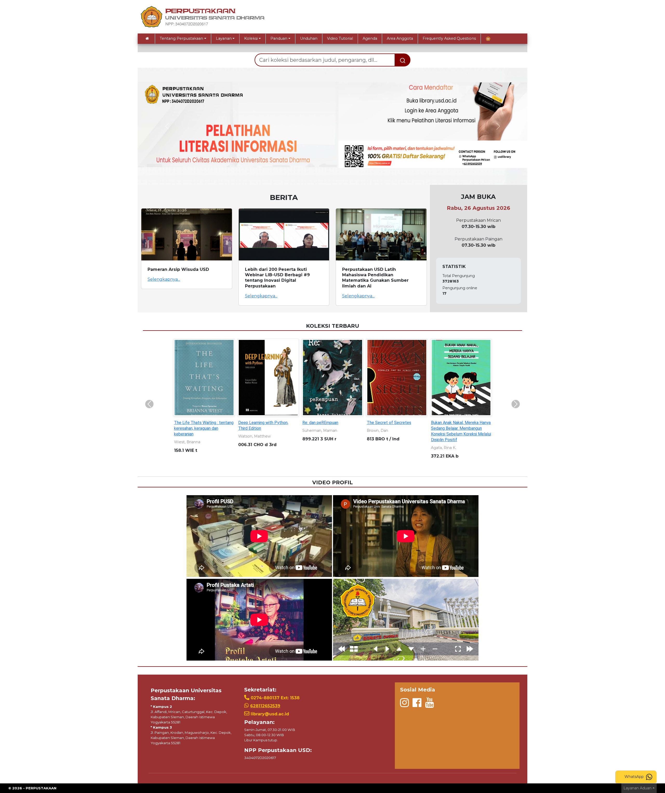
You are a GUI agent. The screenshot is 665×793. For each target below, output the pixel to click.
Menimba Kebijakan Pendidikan (459, 422)
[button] (167, 126)
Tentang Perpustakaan (181, 38)
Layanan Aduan (637, 788)
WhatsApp (634, 776)
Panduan (278, 38)
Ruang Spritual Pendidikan (261, 422)
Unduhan (308, 38)
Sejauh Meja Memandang (196, 422)
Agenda (370, 38)
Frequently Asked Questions (449, 38)
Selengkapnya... (164, 279)
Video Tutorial (340, 38)
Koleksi (251, 38)
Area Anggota (400, 38)
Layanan (224, 38)
